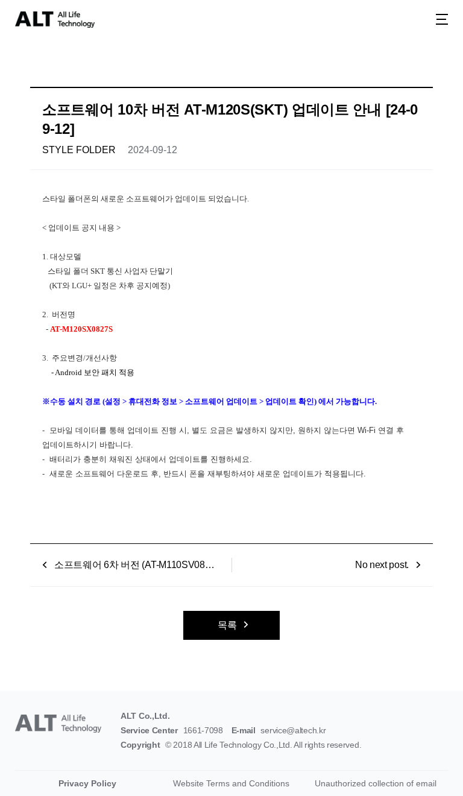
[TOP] (439, 766)
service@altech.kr (293, 730)
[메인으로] (55, 19)
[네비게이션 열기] (442, 19)
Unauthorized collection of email (375, 783)
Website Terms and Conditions (231, 783)
